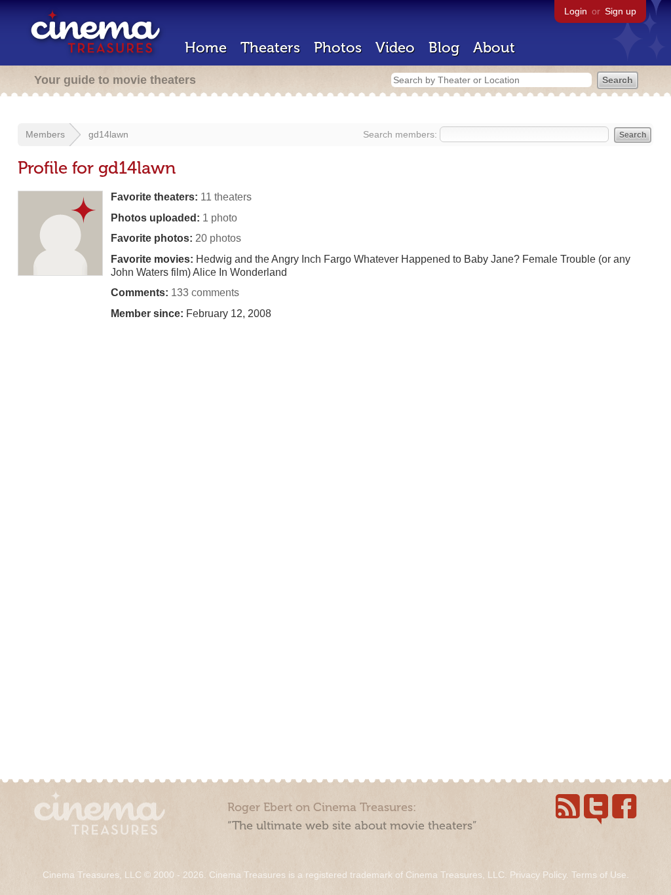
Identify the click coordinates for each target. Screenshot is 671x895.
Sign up (620, 11)
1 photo (219, 217)
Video (395, 47)
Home (206, 47)
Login (575, 11)
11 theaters (226, 196)
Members (45, 134)
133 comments (205, 292)
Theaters (270, 47)
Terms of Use (598, 874)
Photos (338, 47)
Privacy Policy (538, 874)
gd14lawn (108, 134)
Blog (444, 47)
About (494, 47)
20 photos (218, 238)
